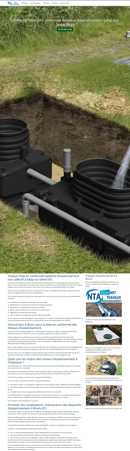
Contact (55, 3)
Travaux (46, 3)
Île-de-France (36, 3)
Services (24, 3)
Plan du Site (64, 3)
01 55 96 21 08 (65, 29)
